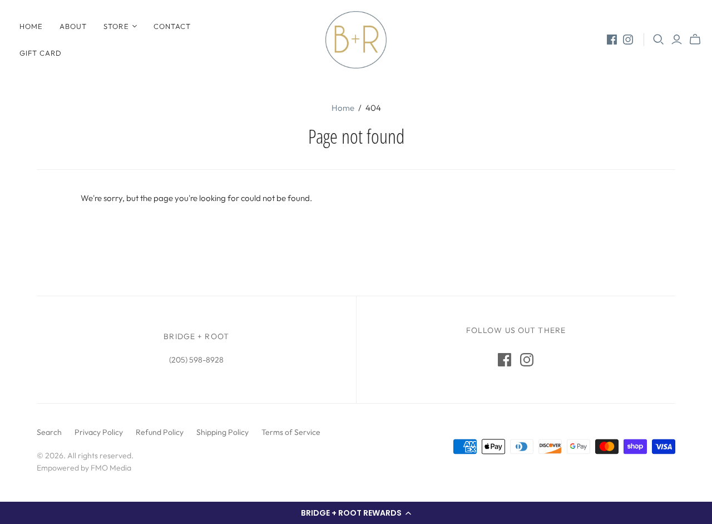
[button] (356, 513)
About (73, 26)
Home (31, 26)
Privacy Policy (99, 432)
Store (115, 26)
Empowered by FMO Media (84, 468)
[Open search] (658, 39)
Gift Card (40, 52)
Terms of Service (290, 432)
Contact (172, 26)
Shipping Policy (222, 432)
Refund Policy (160, 432)
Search (49, 432)
